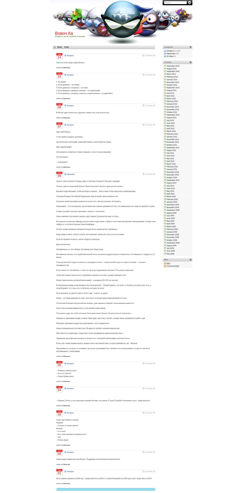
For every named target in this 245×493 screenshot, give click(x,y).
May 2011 (170, 159)
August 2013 (171, 90)
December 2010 (173, 172)
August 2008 (171, 246)
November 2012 (173, 110)
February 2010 (172, 199)
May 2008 (170, 254)
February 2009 (172, 229)
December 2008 (173, 235)
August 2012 (171, 118)
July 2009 (170, 216)
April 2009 (171, 224)
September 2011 (173, 148)
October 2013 (172, 85)
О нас (66, 47)
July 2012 (170, 120)
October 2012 (172, 112)
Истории (170, 56)
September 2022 (173, 66)
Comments (173, 266)
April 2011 (170, 161)
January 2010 (172, 202)
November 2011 (173, 142)
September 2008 (173, 243)
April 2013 (171, 96)
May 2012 (170, 126)
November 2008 (173, 237)
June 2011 (171, 156)
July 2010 (170, 186)
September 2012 (173, 115)
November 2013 (173, 82)
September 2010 (173, 180)
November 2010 (173, 175)
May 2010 (170, 191)
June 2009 (171, 218)
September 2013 (173, 88)
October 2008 (172, 240)
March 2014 (171, 74)
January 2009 (172, 232)
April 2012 (171, 129)
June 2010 (171, 188)
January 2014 (172, 80)
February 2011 (172, 167)
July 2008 (170, 248)
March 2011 (171, 164)
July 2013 (170, 93)
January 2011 (172, 169)
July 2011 (170, 153)
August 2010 (171, 183)
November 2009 (173, 207)
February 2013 (172, 101)
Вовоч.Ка (64, 33)
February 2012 (172, 134)
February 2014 (172, 77)
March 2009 (171, 227)
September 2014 (173, 71)
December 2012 (173, 107)
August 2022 (171, 69)
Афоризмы (71, 174)
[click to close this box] (190, 47)
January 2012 (172, 137)
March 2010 (171, 197)
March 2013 (171, 99)
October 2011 (172, 145)
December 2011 (173, 139)
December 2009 (173, 205)
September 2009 (173, 210)
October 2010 (172, 178)
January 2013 (172, 104)
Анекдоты (70, 55)
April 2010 (171, 194)
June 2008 (171, 251)
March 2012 (171, 131)
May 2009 (170, 221)
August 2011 (171, 150)
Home (59, 47)
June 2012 (171, 123)
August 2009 (171, 213)
